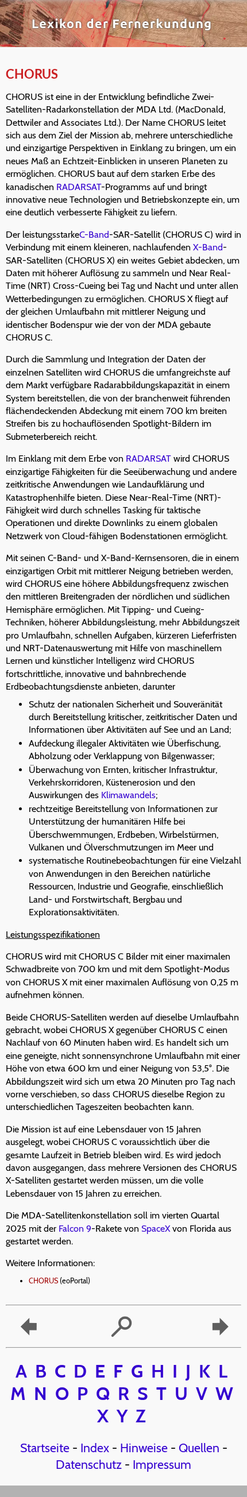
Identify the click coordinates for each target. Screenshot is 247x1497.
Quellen (199, 1447)
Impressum (162, 1464)
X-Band (208, 247)
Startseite (45, 1447)
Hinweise (144, 1447)
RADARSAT (78, 186)
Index (94, 1447)
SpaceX (155, 1228)
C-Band (94, 234)
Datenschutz (89, 1464)
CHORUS (43, 1280)
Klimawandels (128, 795)
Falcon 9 (75, 1228)
